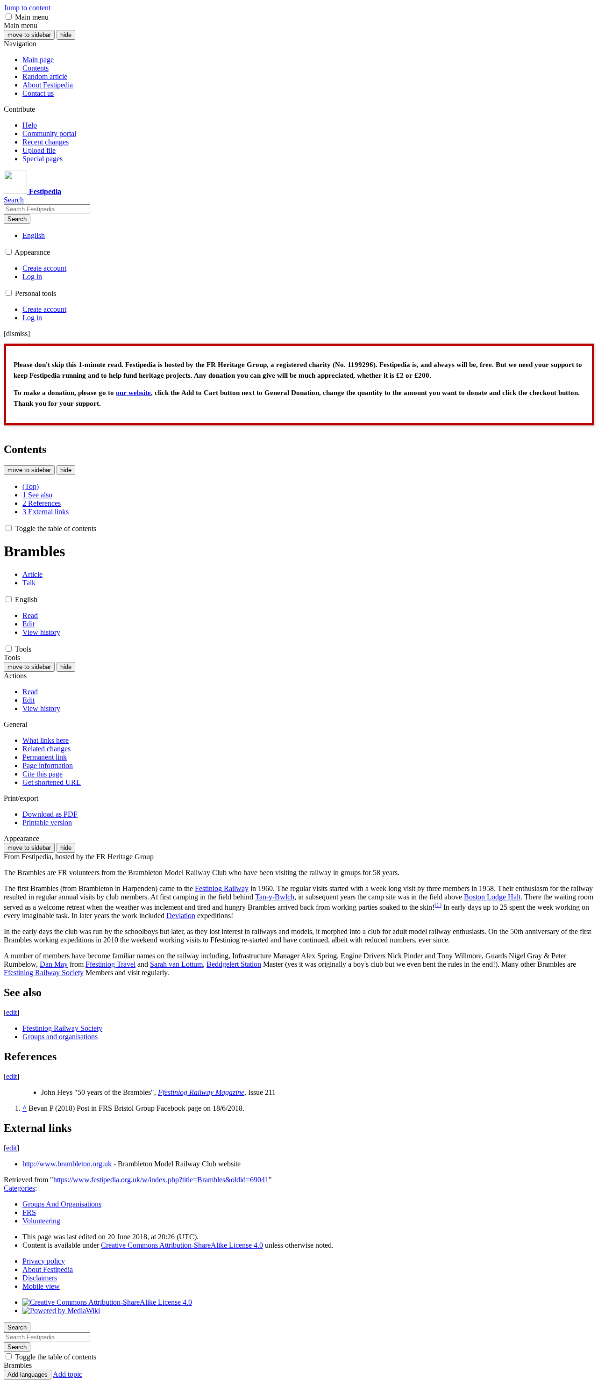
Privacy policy (43, 1261)
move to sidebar (29, 34)
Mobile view (41, 1286)
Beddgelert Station (233, 964)
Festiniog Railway (222, 888)
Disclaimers (39, 1278)
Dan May (54, 964)
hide (65, 34)
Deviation (180, 916)
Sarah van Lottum (176, 964)
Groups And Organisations (61, 1204)
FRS (29, 1212)
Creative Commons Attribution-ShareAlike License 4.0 (182, 1245)
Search (17, 219)
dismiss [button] (17, 334)
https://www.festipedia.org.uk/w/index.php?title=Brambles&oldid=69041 (161, 1180)
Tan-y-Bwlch (274, 897)
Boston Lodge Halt (492, 897)
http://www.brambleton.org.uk (67, 1164)
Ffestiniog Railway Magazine (201, 1092)
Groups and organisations (60, 1037)
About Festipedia (47, 1269)
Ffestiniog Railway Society (44, 973)
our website (133, 392)
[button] (9, 17)
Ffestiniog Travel (110, 964)
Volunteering (41, 1221)
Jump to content (27, 8)
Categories (19, 1188)
